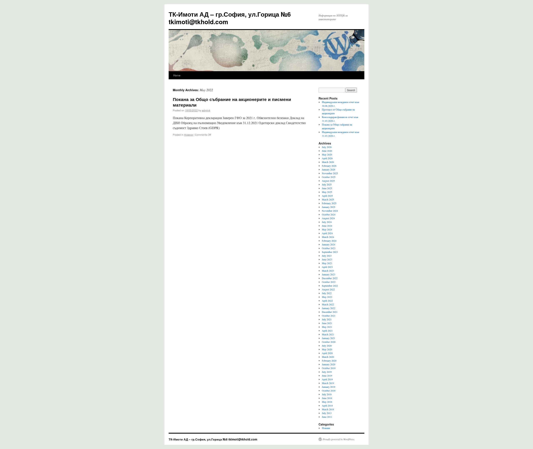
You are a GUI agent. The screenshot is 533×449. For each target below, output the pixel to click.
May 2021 (327, 326)
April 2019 (327, 379)
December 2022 (329, 278)
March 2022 (328, 304)
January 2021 (328, 338)
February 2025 (329, 203)
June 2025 (327, 188)
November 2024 (330, 210)
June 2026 (327, 150)
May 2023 (327, 263)
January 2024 (328, 244)
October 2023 (328, 248)
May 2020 (327, 349)
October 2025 (328, 177)
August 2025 (328, 180)
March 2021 (328, 334)
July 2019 (327, 371)
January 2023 (328, 274)
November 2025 (330, 173)
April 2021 (327, 330)
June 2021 (327, 323)
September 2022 (330, 285)
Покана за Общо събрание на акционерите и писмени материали (232, 102)
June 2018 (327, 398)
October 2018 (328, 390)
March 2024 (328, 237)
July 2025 (327, 184)
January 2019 (328, 386)
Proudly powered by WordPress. (339, 439)
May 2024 (327, 229)
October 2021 (328, 315)
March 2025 (328, 199)
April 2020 (327, 353)
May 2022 (327, 297)
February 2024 (329, 240)
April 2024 (327, 233)
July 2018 (327, 394)
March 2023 (328, 270)
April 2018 (327, 405)
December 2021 (329, 311)
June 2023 (327, 259)
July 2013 (327, 413)
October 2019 (328, 368)
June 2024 (327, 225)
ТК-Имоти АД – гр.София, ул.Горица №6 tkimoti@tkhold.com (230, 18)
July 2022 (327, 293)
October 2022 (328, 282)
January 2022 (328, 308)
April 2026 (327, 158)
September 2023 (330, 252)
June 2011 (327, 416)
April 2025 (327, 195)
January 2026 (328, 169)
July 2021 (327, 319)
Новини (188, 134)
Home (176, 75)
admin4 (206, 110)
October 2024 (328, 214)
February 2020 (329, 360)
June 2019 (327, 375)
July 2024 (327, 222)
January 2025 (328, 207)
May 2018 (327, 401)
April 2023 (327, 267)
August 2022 (328, 289)
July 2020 (327, 345)
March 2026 (328, 162)
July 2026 (327, 147)
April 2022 (327, 300)
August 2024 (328, 218)
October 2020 (328, 341)
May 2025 (327, 192)
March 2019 (328, 383)
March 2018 (328, 409)
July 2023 (327, 255)
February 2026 (329, 165)
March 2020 (328, 356)
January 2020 (328, 364)
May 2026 (327, 154)
